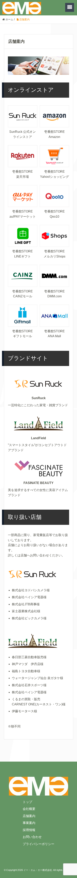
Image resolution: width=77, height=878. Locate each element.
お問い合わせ (32, 837)
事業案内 (29, 823)
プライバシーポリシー (38, 844)
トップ (27, 802)
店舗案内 (29, 816)
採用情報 (29, 830)
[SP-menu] (69, 7)
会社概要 (29, 809)
